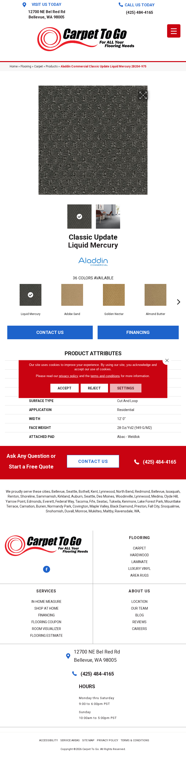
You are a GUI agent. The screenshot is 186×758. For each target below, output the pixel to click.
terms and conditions (105, 376)
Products (52, 66)
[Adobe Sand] (72, 295)
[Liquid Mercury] (30, 295)
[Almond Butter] (155, 295)
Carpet (38, 66)
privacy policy (68, 376)
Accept (64, 388)
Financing (138, 332)
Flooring (26, 66)
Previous (34, 214)
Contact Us (50, 332)
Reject (94, 388)
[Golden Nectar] (114, 295)
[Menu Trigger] (173, 31)
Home (14, 66)
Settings (125, 388)
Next (151, 214)
